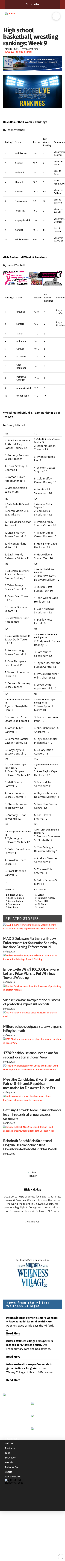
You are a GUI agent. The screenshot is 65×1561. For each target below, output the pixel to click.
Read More (13, 1333)
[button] (56, 16)
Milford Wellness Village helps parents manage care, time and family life (29, 1343)
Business (10, 1448)
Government (12, 1438)
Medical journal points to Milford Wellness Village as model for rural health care (32, 1319)
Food (7, 1453)
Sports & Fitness (24, 52)
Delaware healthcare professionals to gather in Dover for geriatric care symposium (29, 1366)
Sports (8, 1471)
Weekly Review (13, 1476)
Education (10, 1457)
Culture (9, 1443)
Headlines (9, 52)
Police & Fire (11, 1467)
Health (9, 1462)
